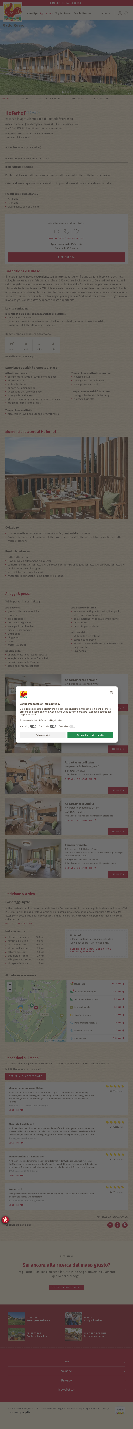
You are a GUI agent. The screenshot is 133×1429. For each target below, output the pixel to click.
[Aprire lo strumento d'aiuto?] (5, 1219)
